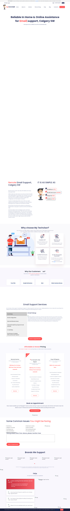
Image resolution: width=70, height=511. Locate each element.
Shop (45, 7)
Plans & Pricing (38, 7)
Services (30, 7)
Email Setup (10, 314)
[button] (34, 463)
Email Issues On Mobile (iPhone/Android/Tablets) (13, 334)
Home (17, 7)
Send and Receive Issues (13, 321)
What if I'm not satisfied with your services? (22, 505)
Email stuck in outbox (30, 425)
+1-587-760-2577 (57, 2)
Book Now (15, 391)
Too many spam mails (30, 430)
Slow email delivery (10, 430)
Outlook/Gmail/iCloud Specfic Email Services (15, 325)
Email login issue (9, 429)
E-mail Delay (10, 329)
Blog (50, 7)
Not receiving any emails (31, 429)
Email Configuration (11, 317)
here (54, 261)
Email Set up (8, 425)
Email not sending (29, 427)
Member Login (7, 2)
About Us (23, 7)
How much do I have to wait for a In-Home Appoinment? (21, 492)
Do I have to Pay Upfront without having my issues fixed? (22, 499)
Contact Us (56, 7)
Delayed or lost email (10, 427)
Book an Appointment (35, 338)
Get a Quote (62, 7)
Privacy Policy (57, 509)
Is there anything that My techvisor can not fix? (21, 481)
